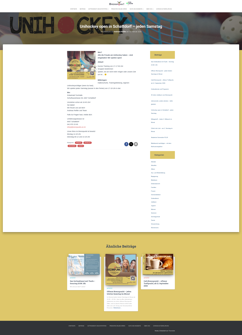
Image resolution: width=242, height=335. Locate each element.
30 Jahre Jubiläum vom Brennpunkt (161, 95)
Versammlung (155, 224)
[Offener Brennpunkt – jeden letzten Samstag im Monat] (121, 269)
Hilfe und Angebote (136, 9)
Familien (153, 187)
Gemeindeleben (156, 194)
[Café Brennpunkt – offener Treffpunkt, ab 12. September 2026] (157, 264)
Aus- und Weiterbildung (158, 173)
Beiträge (82, 9)
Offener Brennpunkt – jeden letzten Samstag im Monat (119, 292)
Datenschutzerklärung (164, 9)
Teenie (153, 220)
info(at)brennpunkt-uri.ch (76, 127)
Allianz (153, 169)
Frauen (153, 191)
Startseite (73, 9)
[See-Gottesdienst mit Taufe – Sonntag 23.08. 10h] (84, 264)
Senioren (153, 213)
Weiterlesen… (117, 308)
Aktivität (78, 142)
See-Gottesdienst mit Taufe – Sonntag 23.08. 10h (82, 282)
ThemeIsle (172, 330)
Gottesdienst (155, 198)
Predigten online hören (119, 9)
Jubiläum (153, 202)
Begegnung (72, 145)
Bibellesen (154, 180)
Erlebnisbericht (155, 183)
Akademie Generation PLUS (159, 137)
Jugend (81, 145)
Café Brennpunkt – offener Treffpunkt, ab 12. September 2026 (156, 283)
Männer (153, 209)
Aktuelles (87, 142)
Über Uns (149, 9)
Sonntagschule (155, 216)
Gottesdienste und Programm (160, 89)
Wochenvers (155, 227)
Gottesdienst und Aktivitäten (97, 9)
